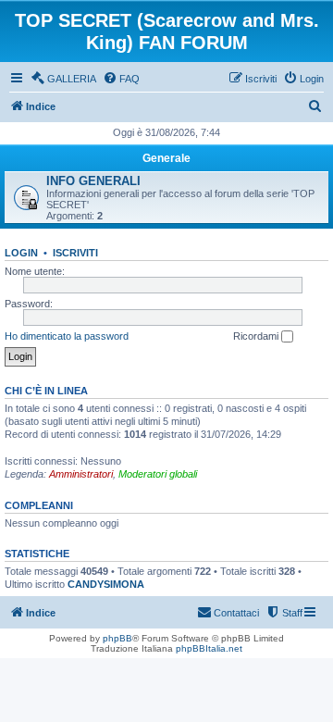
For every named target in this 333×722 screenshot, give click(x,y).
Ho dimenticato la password (67, 336)
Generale (166, 158)
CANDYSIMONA (106, 584)
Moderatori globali (157, 473)
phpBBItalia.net (209, 648)
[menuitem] (63, 79)
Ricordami (257, 336)
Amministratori (81, 473)
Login (21, 252)
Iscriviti (75, 252)
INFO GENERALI (93, 181)
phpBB (117, 638)
